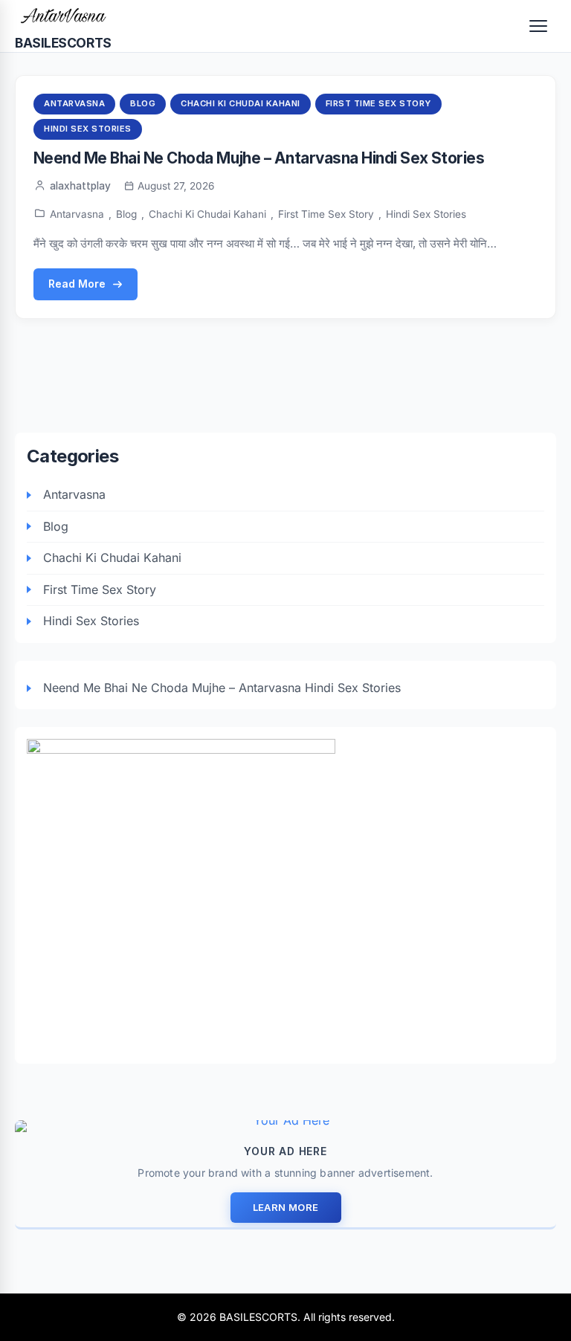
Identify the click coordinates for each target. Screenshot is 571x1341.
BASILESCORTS (63, 43)
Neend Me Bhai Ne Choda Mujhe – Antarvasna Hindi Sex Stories (258, 158)
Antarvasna (74, 103)
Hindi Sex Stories (88, 128)
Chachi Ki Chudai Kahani (240, 103)
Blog (142, 103)
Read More (77, 283)
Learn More (286, 1207)
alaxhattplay (80, 186)
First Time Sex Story (378, 103)
